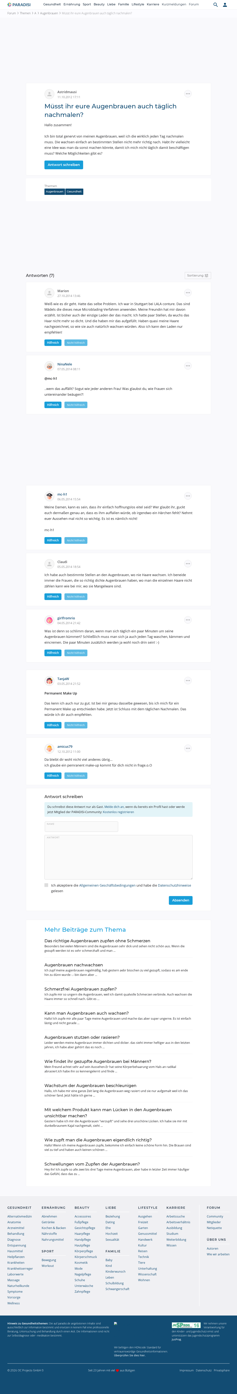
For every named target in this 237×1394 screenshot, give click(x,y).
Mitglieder (214, 1222)
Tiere (141, 1263)
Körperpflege (84, 1251)
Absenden (180, 900)
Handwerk (145, 1240)
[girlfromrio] (50, 619)
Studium (172, 1234)
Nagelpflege (83, 1274)
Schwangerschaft (117, 1289)
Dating (110, 1222)
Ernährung (72, 4)
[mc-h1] (50, 496)
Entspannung (16, 1245)
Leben (110, 1277)
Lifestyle (138, 4)
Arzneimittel (15, 1228)
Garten (143, 1228)
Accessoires (83, 1216)
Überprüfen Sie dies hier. (130, 1355)
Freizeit (143, 1222)
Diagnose (14, 1240)
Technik (143, 1257)
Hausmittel (15, 1251)
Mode (79, 1268)
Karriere (153, 4)
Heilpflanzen (16, 1257)
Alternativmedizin (19, 1216)
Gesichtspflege (85, 1228)
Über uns (216, 1239)
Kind (109, 1266)
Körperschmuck (86, 1257)
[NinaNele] (50, 366)
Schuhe (80, 1280)
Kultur (142, 1245)
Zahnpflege (82, 1292)
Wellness (13, 1303)
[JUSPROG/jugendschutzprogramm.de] (186, 1325)
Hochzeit (112, 1234)
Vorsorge (13, 1297)
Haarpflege (82, 1234)
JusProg (176, 1339)
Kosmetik (81, 1263)
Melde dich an (114, 807)
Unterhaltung (147, 1268)
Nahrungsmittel (53, 1240)
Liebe (111, 4)
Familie (123, 4)
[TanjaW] (50, 680)
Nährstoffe (49, 1234)
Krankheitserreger (20, 1268)
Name (50, 824)
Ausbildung (174, 1228)
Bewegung (49, 1260)
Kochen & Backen (54, 1228)
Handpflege (83, 1240)
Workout (48, 1266)
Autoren (212, 1248)
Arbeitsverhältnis (178, 1222)
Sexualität (112, 1240)
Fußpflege (81, 1222)
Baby (109, 1260)
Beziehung (113, 1216)
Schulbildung (115, 1283)
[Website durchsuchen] (215, 4)
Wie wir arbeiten (218, 1254)
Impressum (187, 1370)
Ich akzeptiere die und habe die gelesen (121, 888)
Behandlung (15, 1234)
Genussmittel (147, 1234)
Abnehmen (49, 1216)
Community (215, 1216)
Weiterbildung (176, 1240)
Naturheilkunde (18, 1286)
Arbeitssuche (175, 1216)
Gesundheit (52, 4)
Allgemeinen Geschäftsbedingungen (107, 885)
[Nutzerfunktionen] (225, 4)
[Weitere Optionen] (188, 93)
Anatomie (14, 1222)
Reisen (142, 1251)
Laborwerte (15, 1274)
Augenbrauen (49, 13)
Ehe (108, 1228)
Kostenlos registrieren (118, 812)
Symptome (15, 1292)
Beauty (99, 4)
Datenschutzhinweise (174, 885)
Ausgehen (145, 1216)
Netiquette (214, 1228)
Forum (194, 4)
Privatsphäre (222, 1370)
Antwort (53, 837)
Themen (25, 13)
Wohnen (144, 1280)
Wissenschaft (147, 1274)
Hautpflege (82, 1245)
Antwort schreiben (64, 165)
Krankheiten (15, 1263)
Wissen (171, 1245)
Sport (87, 4)
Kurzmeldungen (174, 4)
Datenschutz (204, 1370)
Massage (13, 1280)
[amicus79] (50, 748)
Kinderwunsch (116, 1271)
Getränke (48, 1222)
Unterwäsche (84, 1286)
